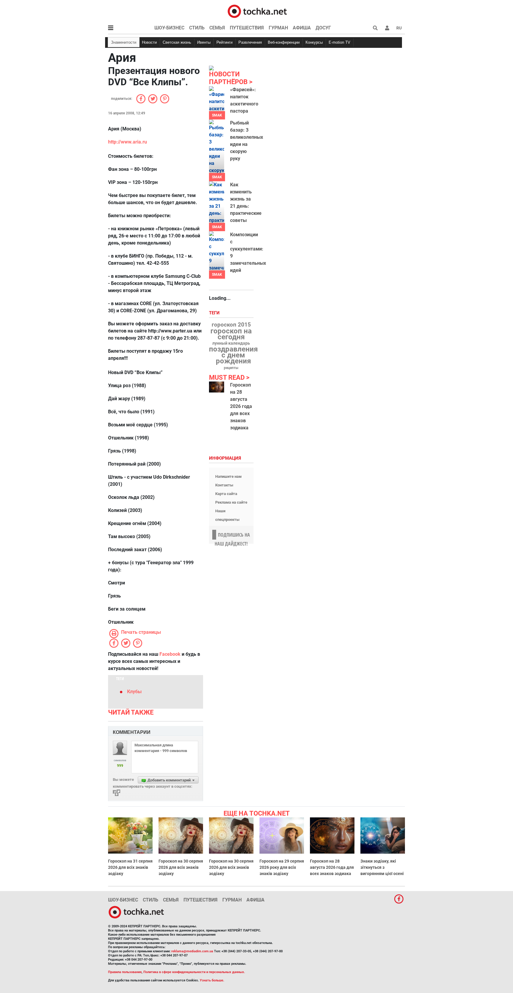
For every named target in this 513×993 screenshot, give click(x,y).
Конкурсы (314, 42)
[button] (387, 28)
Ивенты (203, 42)
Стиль (197, 28)
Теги (215, 313)
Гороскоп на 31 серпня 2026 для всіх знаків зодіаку (130, 867)
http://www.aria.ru (127, 142)
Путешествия (247, 28)
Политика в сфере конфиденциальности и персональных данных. (194, 972)
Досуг (323, 28)
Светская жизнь (177, 42)
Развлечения (250, 42)
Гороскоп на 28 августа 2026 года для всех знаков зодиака (241, 406)
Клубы (134, 691)
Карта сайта (226, 493)
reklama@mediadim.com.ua (192, 951)
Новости (149, 42)
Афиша (302, 28)
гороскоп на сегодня (231, 334)
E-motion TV (339, 42)
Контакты (224, 485)
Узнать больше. (212, 980)
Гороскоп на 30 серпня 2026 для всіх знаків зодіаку (181, 867)
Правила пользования (125, 972)
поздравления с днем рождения (233, 355)
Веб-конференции (284, 42)
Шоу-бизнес (169, 28)
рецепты (231, 368)
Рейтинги (224, 42)
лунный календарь (231, 343)
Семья (217, 28)
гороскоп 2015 (231, 324)
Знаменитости (123, 42)
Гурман (278, 28)
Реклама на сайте (231, 502)
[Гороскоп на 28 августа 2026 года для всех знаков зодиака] (216, 387)
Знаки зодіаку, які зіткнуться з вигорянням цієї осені (382, 867)
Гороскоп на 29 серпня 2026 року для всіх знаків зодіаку (281, 867)
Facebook (169, 654)
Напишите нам (228, 476)
